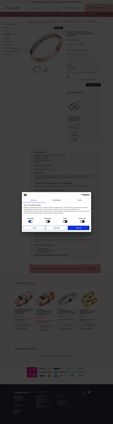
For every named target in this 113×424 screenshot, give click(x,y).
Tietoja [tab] (79, 200)
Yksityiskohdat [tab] (56, 200)
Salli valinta (56, 227)
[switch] (48, 221)
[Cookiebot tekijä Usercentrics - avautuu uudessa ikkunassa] (82, 195)
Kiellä (34, 227)
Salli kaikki (78, 227)
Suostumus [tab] (33, 200)
